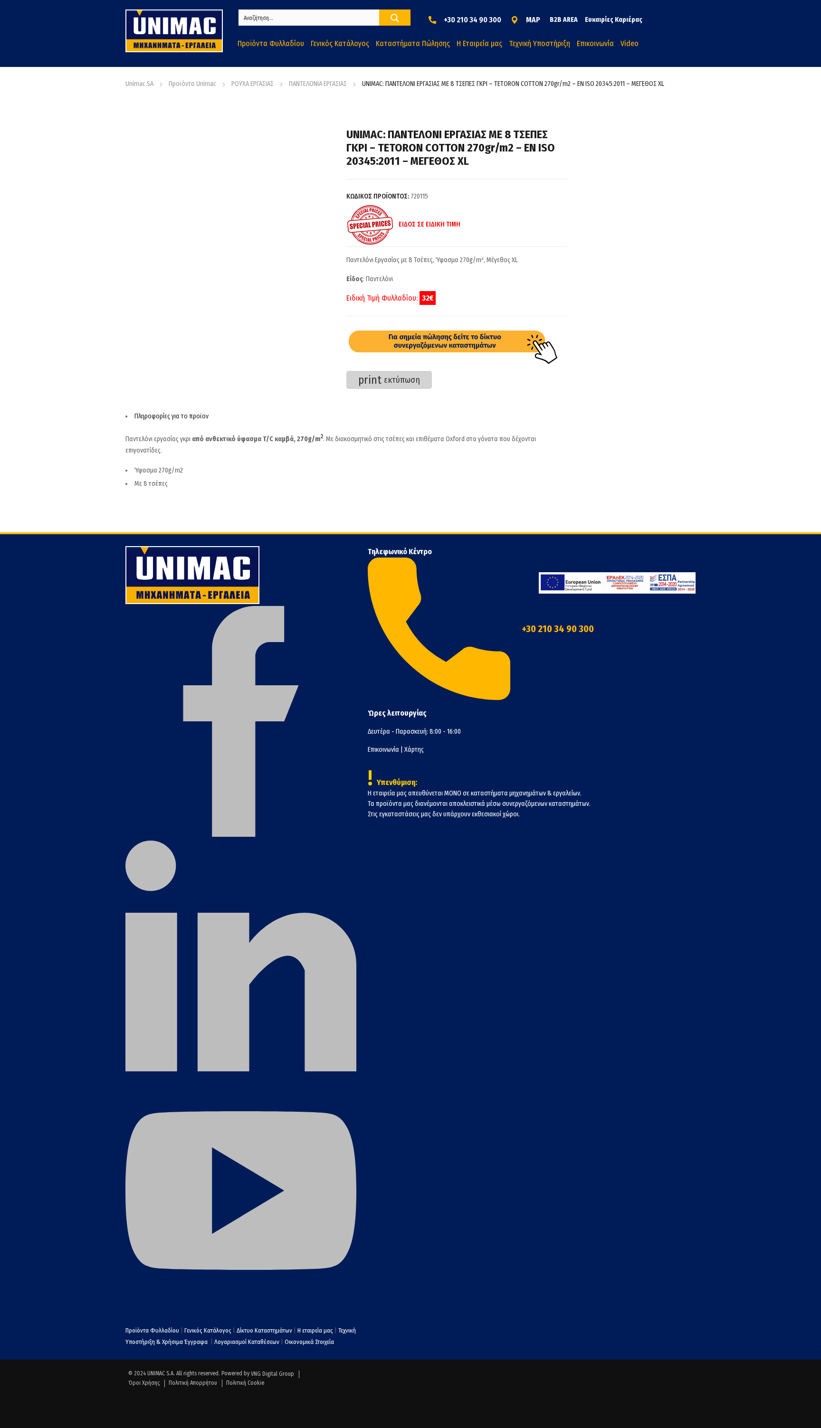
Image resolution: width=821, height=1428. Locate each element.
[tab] (346, 416)
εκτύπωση (389, 380)
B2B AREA (564, 20)
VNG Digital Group (272, 1374)
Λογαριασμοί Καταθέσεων (246, 1341)
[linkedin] (240, 1069)
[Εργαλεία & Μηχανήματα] (174, 30)
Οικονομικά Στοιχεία (309, 1341)
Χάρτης (414, 750)
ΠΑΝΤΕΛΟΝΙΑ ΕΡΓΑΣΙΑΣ (318, 84)
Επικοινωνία (383, 750)
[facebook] (240, 835)
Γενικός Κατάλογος (207, 1330)
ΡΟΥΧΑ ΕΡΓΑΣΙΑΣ (252, 84)
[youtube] (240, 1304)
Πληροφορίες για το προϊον (171, 416)
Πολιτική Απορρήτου (193, 1383)
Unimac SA (139, 84)
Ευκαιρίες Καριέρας (613, 20)
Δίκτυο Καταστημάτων (265, 1330)
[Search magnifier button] (394, 18)
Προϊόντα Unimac (192, 84)
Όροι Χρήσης (144, 1383)
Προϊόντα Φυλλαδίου (152, 1330)
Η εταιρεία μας (315, 1330)
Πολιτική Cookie (245, 1383)
